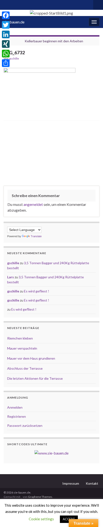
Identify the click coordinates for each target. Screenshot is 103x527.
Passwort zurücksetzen (24, 425)
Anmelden (15, 407)
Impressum (70, 483)
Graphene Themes (40, 497)
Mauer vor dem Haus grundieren (31, 358)
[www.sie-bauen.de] (51, 452)
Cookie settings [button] (41, 519)
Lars (10, 277)
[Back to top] (92, 516)
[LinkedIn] (6, 34)
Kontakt (92, 483)
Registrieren (16, 416)
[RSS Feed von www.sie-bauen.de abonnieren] (6, 3)
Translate (36, 236)
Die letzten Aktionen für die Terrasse (35, 378)
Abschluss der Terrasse (25, 368)
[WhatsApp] (6, 53)
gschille (14, 58)
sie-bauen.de (14, 22)
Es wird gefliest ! (36, 291)
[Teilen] (6, 63)
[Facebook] (6, 15)
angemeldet (33, 204)
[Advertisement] (51, 154)
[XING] (6, 44)
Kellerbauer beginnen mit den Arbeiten (54, 41)
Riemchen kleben (20, 338)
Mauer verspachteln (22, 348)
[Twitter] (6, 25)
